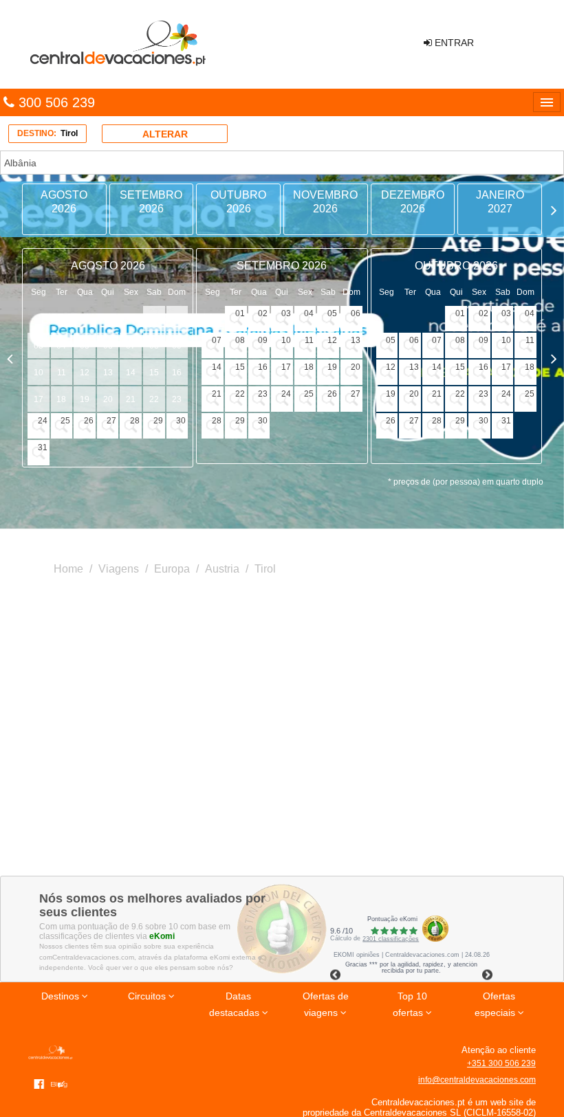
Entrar (453, 42)
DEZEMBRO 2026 (412, 201)
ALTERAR (165, 134)
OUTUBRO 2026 (238, 201)
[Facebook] (39, 1083)
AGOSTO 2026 (64, 201)
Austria (222, 569)
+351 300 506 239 (501, 1063)
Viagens (118, 569)
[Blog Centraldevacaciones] (62, 1083)
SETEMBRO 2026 (151, 201)
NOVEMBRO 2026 (325, 201)
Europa (172, 569)
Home (68, 569)
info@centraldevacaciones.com (477, 1080)
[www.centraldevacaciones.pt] (117, 44)
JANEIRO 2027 (500, 201)
